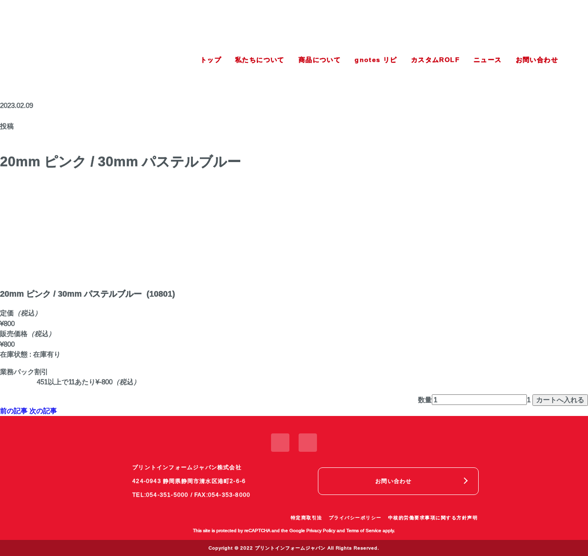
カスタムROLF (435, 59)
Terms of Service (363, 530)
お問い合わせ (537, 59)
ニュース (488, 59)
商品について (320, 59)
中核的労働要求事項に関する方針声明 (433, 517)
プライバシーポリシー (355, 517)
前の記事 (14, 411)
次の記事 (43, 411)
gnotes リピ (376, 59)
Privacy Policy (320, 530)
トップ (210, 59)
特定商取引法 (306, 517)
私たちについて (260, 59)
